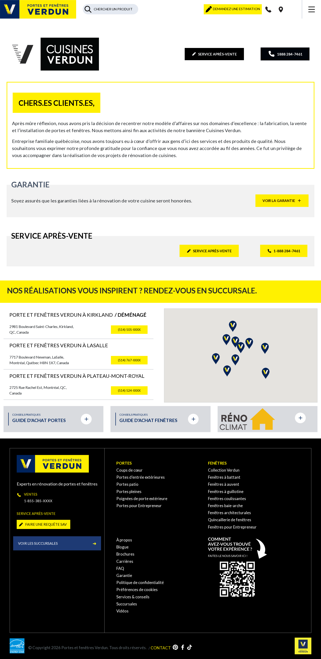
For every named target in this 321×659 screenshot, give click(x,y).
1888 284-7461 (289, 54)
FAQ (120, 568)
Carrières (124, 561)
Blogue (122, 547)
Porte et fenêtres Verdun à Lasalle (58, 345)
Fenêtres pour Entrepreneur (232, 527)
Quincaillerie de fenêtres (229, 519)
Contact (161, 647)
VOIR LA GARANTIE (278, 200)
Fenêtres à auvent (223, 484)
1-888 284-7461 (287, 251)
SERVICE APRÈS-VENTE (217, 54)
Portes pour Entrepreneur (139, 505)
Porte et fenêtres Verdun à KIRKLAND (77, 315)
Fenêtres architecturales (229, 512)
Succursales (126, 603)
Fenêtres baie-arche (225, 505)
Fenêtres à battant (224, 477)
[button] (216, 358)
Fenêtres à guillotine (225, 491)
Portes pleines (128, 491)
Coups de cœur (129, 470)
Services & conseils (132, 596)
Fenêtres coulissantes (227, 498)
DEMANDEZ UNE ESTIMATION (236, 9)
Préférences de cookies (137, 589)
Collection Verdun (223, 470)
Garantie (124, 575)
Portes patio (127, 484)
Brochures (125, 554)
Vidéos (122, 610)
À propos (124, 539)
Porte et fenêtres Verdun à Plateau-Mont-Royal (77, 376)
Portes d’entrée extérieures (140, 477)
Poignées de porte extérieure (141, 498)
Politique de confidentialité (140, 582)
